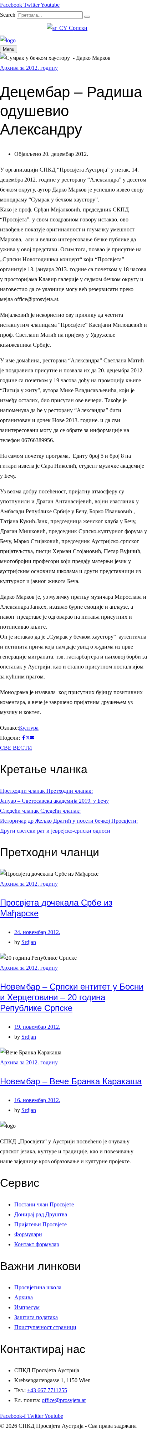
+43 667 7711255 (47, 1390)
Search (7, 15)
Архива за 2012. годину (29, 68)
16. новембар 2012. (37, 1100)
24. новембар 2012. (37, 932)
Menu (8, 49)
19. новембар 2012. (37, 1027)
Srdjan (28, 942)
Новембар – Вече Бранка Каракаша (71, 1081)
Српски (77, 28)
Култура (29, 728)
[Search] (87, 17)
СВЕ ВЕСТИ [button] (16, 748)
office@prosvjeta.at (64, 1400)
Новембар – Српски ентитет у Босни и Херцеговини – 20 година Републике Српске (71, 997)
